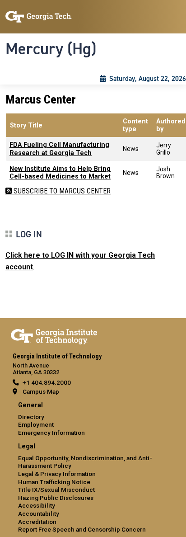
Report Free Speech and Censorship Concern (82, 529)
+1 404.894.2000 (47, 382)
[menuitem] (93, 419)
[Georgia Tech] (54, 335)
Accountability (38, 513)
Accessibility (36, 505)
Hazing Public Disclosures (55, 497)
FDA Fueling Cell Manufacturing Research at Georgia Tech (59, 148)
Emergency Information (51, 432)
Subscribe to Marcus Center (61, 191)
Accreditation (37, 521)
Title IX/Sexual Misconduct (56, 489)
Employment (36, 424)
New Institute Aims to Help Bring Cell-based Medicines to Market (60, 172)
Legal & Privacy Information (57, 473)
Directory (31, 416)
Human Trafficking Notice (54, 481)
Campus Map (41, 391)
